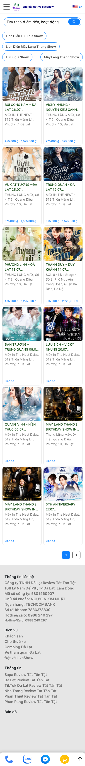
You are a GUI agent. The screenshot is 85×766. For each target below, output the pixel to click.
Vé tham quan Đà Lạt (23, 652)
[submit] (74, 21)
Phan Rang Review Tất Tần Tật (31, 701)
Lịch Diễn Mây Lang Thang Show (31, 46)
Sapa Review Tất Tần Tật (26, 674)
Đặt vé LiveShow (19, 657)
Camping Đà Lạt (18, 647)
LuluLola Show (17, 57)
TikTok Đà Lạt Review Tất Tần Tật (33, 685)
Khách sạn (14, 636)
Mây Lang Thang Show (61, 57)
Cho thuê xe (15, 641)
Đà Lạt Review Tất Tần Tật (27, 680)
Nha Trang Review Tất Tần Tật (30, 691)
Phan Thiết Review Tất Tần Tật (31, 696)
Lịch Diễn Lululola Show (24, 36)
